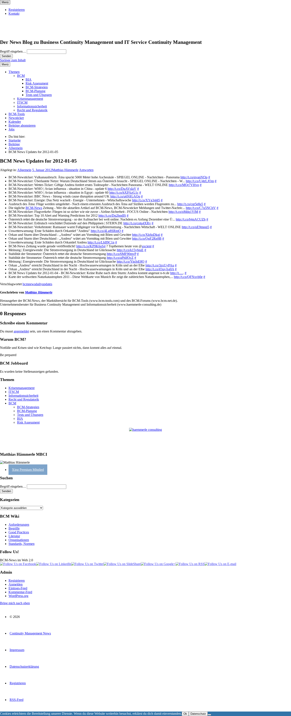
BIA (29, 79)
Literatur (14, 536)
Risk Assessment (37, 83)
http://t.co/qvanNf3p (193, 177)
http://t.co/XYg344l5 (146, 200)
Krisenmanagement (30, 98)
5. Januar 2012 (42, 170)
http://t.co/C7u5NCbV (201, 208)
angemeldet (21, 331)
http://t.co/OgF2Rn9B (146, 238)
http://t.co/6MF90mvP (121, 254)
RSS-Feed (16, 700)
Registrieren (17, 9)
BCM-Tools (17, 114)
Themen (14, 72)
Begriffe (14, 528)
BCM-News (34, 208)
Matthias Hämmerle (65, 170)
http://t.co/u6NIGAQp (125, 196)
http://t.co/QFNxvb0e (188, 277)
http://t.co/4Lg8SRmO (106, 231)
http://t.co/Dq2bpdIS (112, 215)
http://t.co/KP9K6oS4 (90, 246)
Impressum (17, 650)
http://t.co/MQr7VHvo (184, 185)
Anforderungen (19, 524)
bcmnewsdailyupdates (37, 284)
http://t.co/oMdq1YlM (183, 211)
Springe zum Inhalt (13, 60)
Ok (185, 713)
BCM (21, 75)
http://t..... (176, 273)
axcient (146, 246)
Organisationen (19, 540)
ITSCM (22, 102)
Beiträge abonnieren (22, 125)
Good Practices (19, 532)
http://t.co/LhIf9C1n (101, 242)
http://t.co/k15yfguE (130, 250)
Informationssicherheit (32, 106)
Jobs (11, 129)
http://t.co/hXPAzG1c (123, 192)
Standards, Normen (22, 544)
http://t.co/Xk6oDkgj (146, 234)
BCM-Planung (35, 91)
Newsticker (16, 118)
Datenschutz (198, 713)
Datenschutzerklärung (24, 666)
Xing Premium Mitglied (28, 469)
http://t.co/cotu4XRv (137, 223)
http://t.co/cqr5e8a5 (190, 204)
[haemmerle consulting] (145, 438)
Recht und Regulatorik (32, 110)
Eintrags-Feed (18, 588)
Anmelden (16, 584)
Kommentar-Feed (20, 592)
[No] (209, 714)
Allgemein (24, 170)
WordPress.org (18, 596)
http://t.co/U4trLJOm (200, 181)
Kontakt (14, 13)
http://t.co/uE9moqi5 (195, 227)
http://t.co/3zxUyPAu (160, 265)
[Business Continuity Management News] (26, 33)
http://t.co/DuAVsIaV (122, 188)
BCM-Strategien (37, 87)
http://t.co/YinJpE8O (130, 261)
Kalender (15, 121)
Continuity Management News (30, 633)
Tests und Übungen (39, 95)
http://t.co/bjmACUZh (191, 219)
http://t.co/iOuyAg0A (160, 269)
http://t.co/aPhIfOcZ (120, 257)
